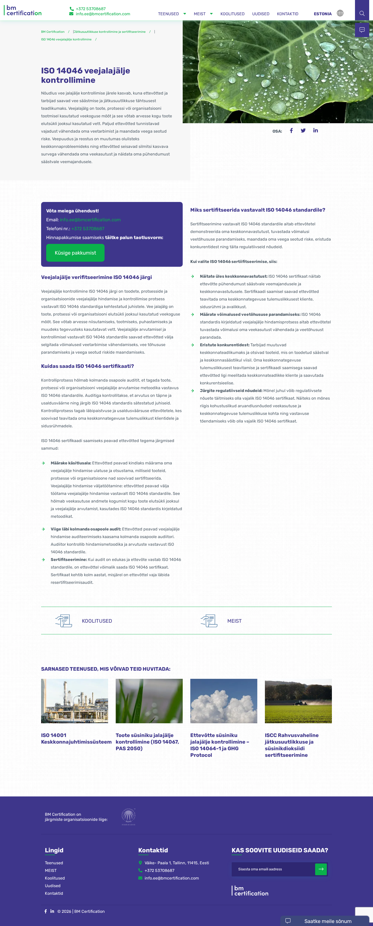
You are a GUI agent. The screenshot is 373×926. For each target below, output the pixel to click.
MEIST (51, 870)
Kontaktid (54, 893)
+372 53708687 (91, 8)
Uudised (53, 885)
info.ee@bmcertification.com (103, 13)
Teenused (54, 862)
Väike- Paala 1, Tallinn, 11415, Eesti (177, 862)
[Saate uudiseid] (321, 869)
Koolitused (55, 877)
